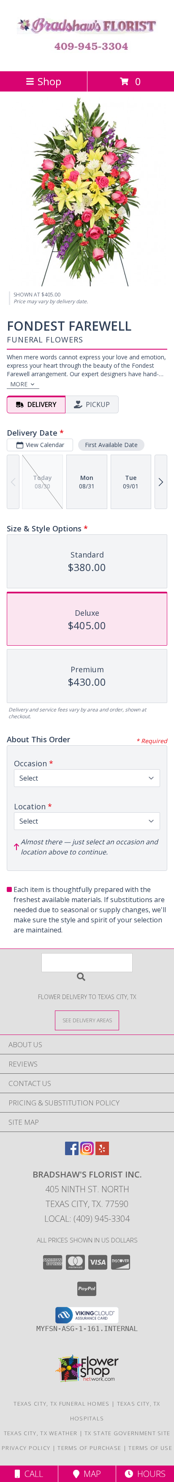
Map (90, 1473)
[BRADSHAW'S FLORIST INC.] (87, 59)
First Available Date (111, 445)
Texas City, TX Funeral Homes (61, 1403)
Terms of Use (150, 1448)
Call (31, 1473)
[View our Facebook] (72, 1152)
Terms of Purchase (89, 1448)
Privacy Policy (26, 1448)
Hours (149, 1473)
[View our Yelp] (102, 1152)
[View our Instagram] (87, 1152)
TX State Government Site (127, 1433)
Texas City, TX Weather (41, 1433)
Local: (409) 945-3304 (87, 1218)
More (18, 384)
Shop (49, 81)
